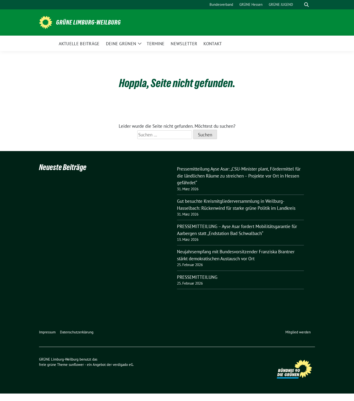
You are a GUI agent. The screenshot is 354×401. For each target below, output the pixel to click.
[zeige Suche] (306, 4)
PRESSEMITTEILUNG (197, 277)
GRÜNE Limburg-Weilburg (88, 22)
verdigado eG (123, 364)
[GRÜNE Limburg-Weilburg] (45, 22)
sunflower (76, 364)
